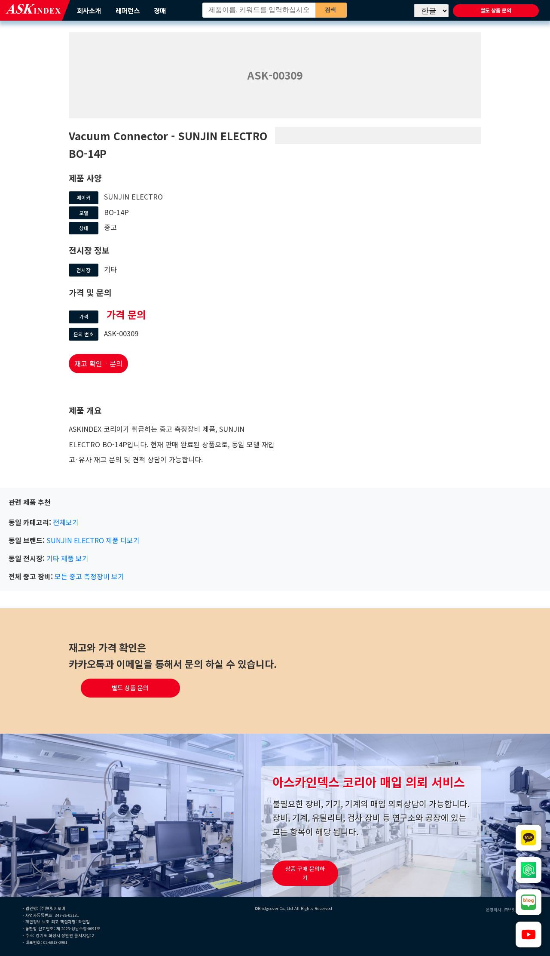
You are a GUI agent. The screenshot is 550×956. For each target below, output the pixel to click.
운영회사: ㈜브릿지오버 (506, 910)
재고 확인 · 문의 (98, 363)
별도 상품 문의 (495, 10)
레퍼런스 (128, 10)
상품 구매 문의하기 (305, 873)
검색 (330, 9)
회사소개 (89, 10)
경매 (160, 10)
